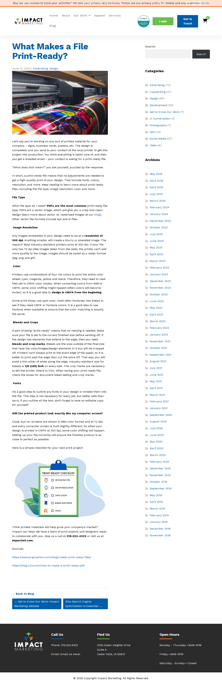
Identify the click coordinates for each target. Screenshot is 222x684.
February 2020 (159, 461)
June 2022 (157, 301)
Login (163, 21)
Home (53, 15)
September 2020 (161, 415)
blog (97, 214)
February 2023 (159, 267)
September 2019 (161, 488)
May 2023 (156, 247)
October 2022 (159, 294)
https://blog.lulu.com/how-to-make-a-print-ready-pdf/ (48, 565)
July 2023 (156, 234)
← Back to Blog (23, 593)
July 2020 (156, 428)
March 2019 (157, 508)
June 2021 (156, 374)
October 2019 (158, 481)
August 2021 (158, 361)
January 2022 (159, 334)
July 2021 (156, 368)
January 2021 (159, 408)
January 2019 (159, 522)
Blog (52, 25)
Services (115, 15)
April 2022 (156, 314)
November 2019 (160, 475)
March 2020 (158, 455)
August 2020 (158, 421)
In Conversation (160, 118)
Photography (158, 125)
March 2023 (157, 261)
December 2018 (160, 528)
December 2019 (160, 468)
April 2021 (156, 388)
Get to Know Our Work (165, 112)
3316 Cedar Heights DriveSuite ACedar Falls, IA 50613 (113, 649)
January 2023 (159, 274)
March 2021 (157, 394)
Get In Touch (187, 21)
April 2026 (156, 180)
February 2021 (159, 401)
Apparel (99, 15)
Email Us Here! (70, 654)
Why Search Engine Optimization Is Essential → (83, 604)
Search (150, 46)
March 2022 (157, 321)
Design (53, 68)
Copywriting (157, 91)
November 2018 (160, 535)
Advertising (40, 68)
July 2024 (156, 194)
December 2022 (160, 281)
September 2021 (161, 354)
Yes (202, 3)
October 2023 (159, 227)
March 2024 (158, 200)
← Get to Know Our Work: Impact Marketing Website (36, 604)
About (66, 15)
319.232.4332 (69, 645)
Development (158, 105)
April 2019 (156, 501)
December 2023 (160, 220)
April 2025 (156, 187)
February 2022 (159, 327)
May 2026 (156, 174)
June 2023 (157, 241)
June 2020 (157, 435)
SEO (152, 132)
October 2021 (158, 348)
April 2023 (156, 254)
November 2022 (160, 287)
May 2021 (156, 381)
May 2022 (156, 307)
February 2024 (159, 207)
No (207, 3)
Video (153, 145)
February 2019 (159, 515)
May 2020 (156, 441)
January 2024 (159, 214)
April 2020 (156, 448)
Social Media (158, 138)
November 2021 (160, 341)
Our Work (80, 15)
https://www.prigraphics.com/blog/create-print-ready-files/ (51, 557)
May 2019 (156, 495)
